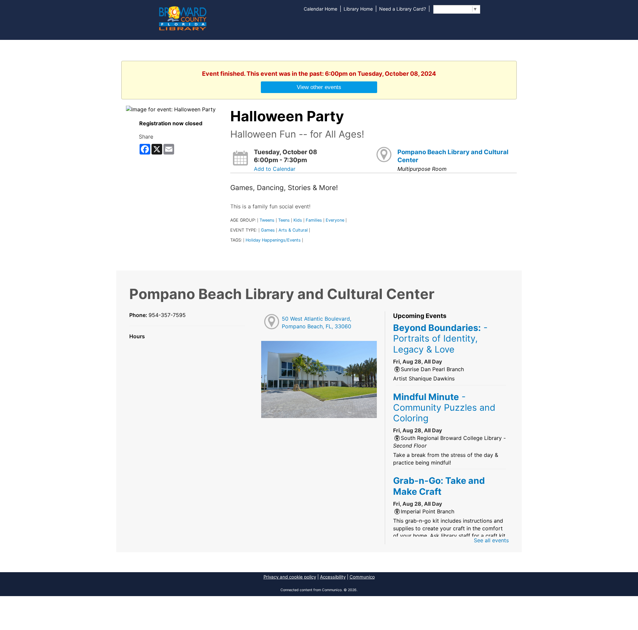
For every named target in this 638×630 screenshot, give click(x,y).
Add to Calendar (274, 168)
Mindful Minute (444, 407)
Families (314, 220)
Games (268, 230)
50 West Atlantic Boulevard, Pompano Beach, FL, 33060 (316, 322)
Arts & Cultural (293, 230)
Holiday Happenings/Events (273, 240)
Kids (297, 220)
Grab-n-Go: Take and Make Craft (439, 485)
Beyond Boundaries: (440, 338)
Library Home (358, 9)
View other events (319, 87)
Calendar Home (320, 9)
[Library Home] (182, 17)
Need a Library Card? (402, 9)
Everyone (335, 220)
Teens (284, 220)
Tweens (267, 220)
